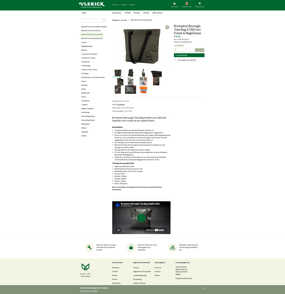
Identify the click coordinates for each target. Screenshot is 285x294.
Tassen (83, 42)
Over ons (115, 5)
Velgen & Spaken (87, 108)
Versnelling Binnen (88, 116)
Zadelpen (84, 132)
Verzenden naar (186, 7)
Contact (124, 5)
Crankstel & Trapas (88, 58)
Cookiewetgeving (139, 275)
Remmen (84, 85)
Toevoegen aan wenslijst (187, 60)
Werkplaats (85, 124)
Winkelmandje (199, 7)
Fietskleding (85, 66)
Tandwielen (85, 101)
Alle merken (157, 13)
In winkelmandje (181, 55)
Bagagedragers (87, 46)
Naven (83, 81)
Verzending (137, 279)
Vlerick (146, 13)
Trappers (84, 105)
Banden (84, 50)
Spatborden (85, 93)
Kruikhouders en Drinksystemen (93, 77)
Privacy (136, 268)
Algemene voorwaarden (142, 271)
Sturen (83, 97)
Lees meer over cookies (89, 291)
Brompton (117, 13)
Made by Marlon (139, 283)
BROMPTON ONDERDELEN (92, 38)
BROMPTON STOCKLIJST (91, 31)
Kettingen (85, 73)
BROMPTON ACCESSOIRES (91, 34)
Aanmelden (174, 7)
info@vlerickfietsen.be (184, 278)
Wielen (84, 128)
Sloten (83, 89)
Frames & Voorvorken (89, 69)
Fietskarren (85, 62)
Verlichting (85, 112)
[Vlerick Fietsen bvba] (92, 5)
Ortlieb (127, 13)
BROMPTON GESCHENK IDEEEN (94, 27)
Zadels (83, 136)
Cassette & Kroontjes (89, 54)
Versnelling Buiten (88, 120)
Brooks (137, 13)
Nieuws (132, 5)
